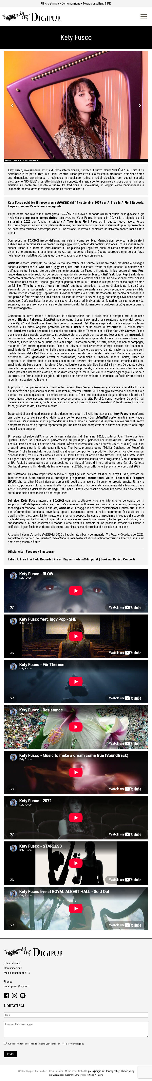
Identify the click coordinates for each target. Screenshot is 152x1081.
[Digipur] (31, 21)
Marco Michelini (96, 1075)
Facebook (32, 552)
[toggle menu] (143, 16)
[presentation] (12, 105)
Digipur (68, 559)
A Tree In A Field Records (34, 559)
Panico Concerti (124, 559)
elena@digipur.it (87, 559)
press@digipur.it (20, 986)
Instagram (48, 552)
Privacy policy (113, 1071)
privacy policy (78, 1044)
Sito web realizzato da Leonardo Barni (64, 1075)
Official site (16, 552)
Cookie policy (127, 1071)
